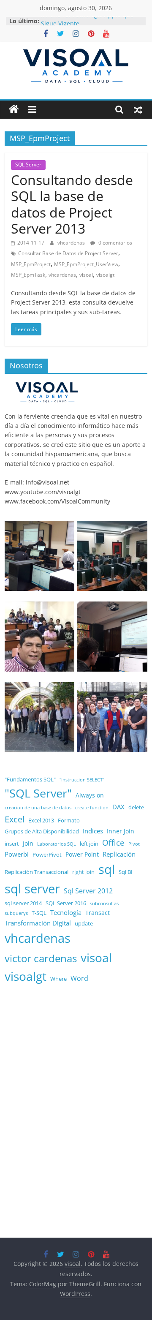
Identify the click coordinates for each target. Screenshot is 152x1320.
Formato (69, 820)
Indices (93, 831)
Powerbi (17, 854)
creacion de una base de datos (38, 808)
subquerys (16, 913)
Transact (97, 913)
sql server (32, 888)
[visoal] (14, 109)
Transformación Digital (38, 923)
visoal (86, 274)
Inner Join (120, 831)
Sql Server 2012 (88, 890)
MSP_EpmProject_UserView (86, 264)
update (84, 923)
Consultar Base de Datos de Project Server (68, 253)
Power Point (82, 854)
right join (83, 872)
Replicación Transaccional (36, 872)
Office (113, 842)
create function (92, 808)
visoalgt (105, 274)
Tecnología (65, 912)
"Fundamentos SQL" (30, 779)
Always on (90, 795)
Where (58, 979)
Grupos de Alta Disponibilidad (42, 831)
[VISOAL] (47, 385)
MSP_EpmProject (31, 264)
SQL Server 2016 (66, 903)
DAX (118, 807)
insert (12, 843)
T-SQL (39, 913)
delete (136, 807)
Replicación (119, 854)
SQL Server (28, 164)
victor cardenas (41, 958)
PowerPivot (47, 854)
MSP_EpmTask (28, 274)
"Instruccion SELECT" (82, 780)
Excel (14, 819)
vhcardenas (71, 242)
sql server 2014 (23, 903)
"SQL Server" (38, 793)
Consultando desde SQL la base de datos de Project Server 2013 (72, 204)
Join (28, 843)
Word (79, 978)
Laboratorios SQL (56, 844)
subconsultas (104, 903)
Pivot (134, 844)
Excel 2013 (41, 820)
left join (89, 843)
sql (106, 869)
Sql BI (126, 872)
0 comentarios (114, 242)
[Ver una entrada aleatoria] (138, 109)
